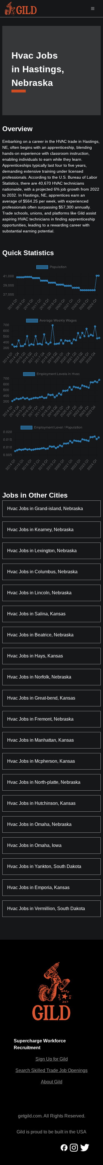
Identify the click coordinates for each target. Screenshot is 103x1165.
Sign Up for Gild (51, 1059)
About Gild (51, 1081)
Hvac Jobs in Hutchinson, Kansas (41, 803)
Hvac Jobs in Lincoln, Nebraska (39, 592)
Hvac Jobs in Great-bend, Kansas (41, 698)
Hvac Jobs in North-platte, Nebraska (43, 782)
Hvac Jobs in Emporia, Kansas (38, 887)
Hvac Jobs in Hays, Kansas (35, 655)
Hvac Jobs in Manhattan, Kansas (40, 740)
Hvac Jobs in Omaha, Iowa (34, 845)
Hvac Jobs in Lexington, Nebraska (42, 550)
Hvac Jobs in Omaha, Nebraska (39, 824)
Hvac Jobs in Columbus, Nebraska (42, 571)
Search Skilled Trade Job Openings (51, 1070)
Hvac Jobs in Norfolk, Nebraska (39, 677)
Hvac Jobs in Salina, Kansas (36, 613)
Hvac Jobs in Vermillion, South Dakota (46, 908)
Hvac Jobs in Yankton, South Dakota (44, 866)
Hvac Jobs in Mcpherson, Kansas (41, 761)
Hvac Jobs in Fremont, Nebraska (40, 719)
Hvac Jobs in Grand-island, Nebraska (45, 508)
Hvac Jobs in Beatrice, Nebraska (40, 634)
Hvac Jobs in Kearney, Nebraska (40, 529)
